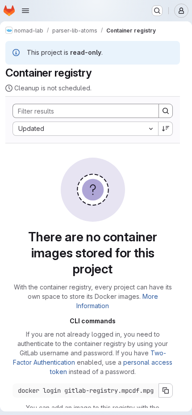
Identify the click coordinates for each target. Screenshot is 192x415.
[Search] (166, 111)
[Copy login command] (166, 390)
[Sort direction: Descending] (166, 129)
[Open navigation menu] (25, 11)
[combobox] (85, 129)
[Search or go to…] (157, 10)
